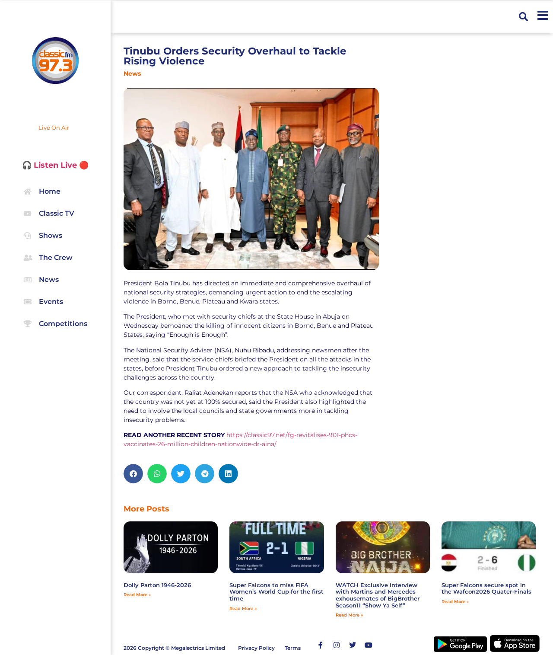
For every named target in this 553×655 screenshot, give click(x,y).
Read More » (137, 594)
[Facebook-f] (320, 645)
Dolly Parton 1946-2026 (157, 585)
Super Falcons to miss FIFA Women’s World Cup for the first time (276, 592)
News (132, 73)
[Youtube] (368, 645)
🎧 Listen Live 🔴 (55, 165)
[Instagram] (336, 645)
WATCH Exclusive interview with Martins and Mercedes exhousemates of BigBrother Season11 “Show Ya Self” (378, 595)
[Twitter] (352, 645)
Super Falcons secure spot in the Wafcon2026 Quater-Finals (486, 588)
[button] (523, 17)
